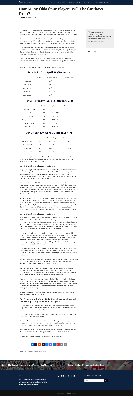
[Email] (61, 344)
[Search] (106, 380)
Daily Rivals (68, 393)
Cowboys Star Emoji (102, 2)
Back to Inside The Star (58, 2)
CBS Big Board (32, 58)
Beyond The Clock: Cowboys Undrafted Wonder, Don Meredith (27, 365)
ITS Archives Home (75, 2)
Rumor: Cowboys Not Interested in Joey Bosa (86, 365)
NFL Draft (23, 349)
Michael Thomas (42, 351)
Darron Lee (23, 351)
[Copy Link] (65, 344)
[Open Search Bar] (112, 2)
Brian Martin (23, 17)
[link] (32, 344)
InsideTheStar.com (33, 384)
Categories (87, 2)
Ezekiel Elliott (30, 351)
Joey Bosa (35, 351)
